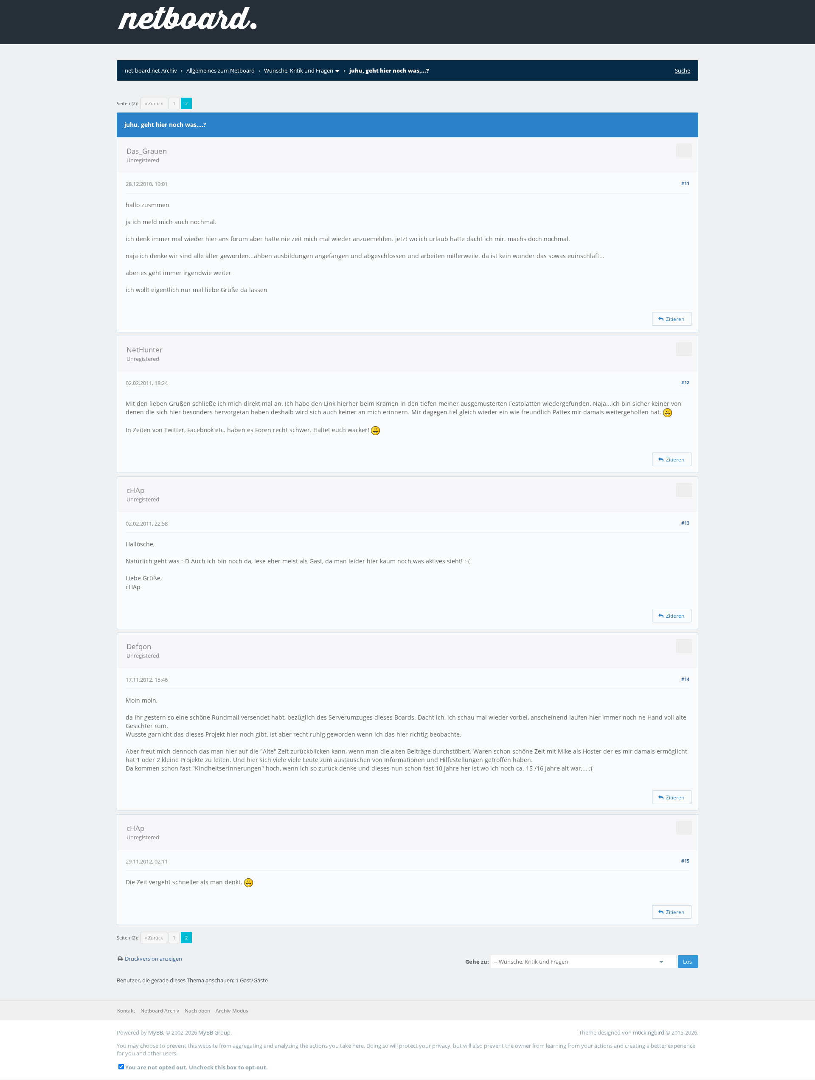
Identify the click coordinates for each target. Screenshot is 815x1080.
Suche (682, 70)
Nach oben (197, 1010)
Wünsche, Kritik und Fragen (298, 70)
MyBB (155, 1032)
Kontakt (126, 1010)
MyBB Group (214, 1032)
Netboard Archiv (160, 1010)
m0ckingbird (648, 1032)
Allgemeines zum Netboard (220, 70)
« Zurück (154, 103)
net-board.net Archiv (151, 70)
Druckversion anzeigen (153, 958)
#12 (685, 382)
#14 (685, 679)
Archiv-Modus (232, 1010)
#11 (685, 183)
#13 (685, 523)
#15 (685, 861)
